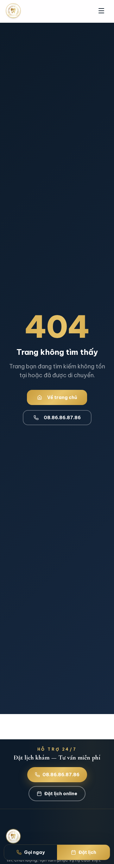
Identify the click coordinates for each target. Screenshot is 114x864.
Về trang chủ (62, 397)
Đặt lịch (87, 852)
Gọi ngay (34, 852)
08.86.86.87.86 (62, 417)
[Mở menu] (101, 10)
